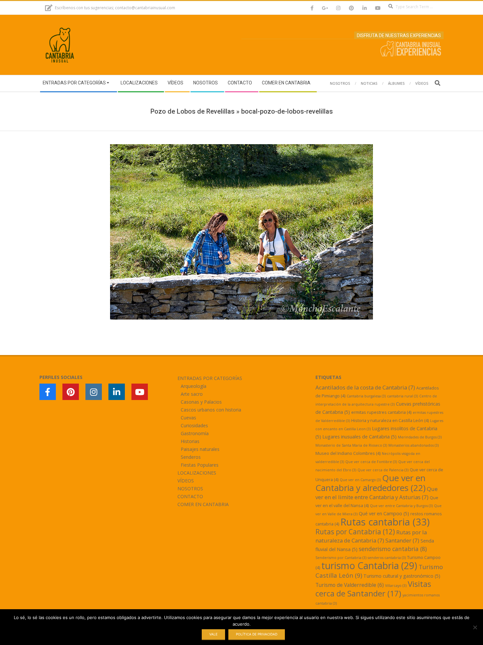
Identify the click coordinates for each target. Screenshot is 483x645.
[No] (475, 627)
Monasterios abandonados (413, 445)
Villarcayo (395, 585)
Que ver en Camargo (360, 480)
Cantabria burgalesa (366, 396)
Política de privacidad (256, 634)
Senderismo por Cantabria (340, 557)
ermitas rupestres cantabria (381, 412)
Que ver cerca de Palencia (382, 470)
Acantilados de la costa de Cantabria (365, 387)
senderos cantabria (387, 557)
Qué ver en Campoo (384, 513)
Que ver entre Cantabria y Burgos (401, 505)
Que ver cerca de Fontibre (371, 461)
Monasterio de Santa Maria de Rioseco (351, 445)
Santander (402, 540)
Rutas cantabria (385, 521)
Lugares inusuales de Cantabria (359, 437)
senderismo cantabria (393, 549)
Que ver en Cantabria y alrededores (370, 483)
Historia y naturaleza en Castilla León (390, 420)
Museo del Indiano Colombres (347, 453)
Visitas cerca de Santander (373, 588)
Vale (213, 634)
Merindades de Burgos (420, 437)
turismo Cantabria (369, 565)
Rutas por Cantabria (355, 531)
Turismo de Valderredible (349, 585)
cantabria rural (402, 396)
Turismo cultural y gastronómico (401, 576)
